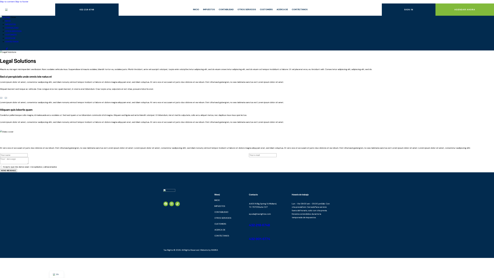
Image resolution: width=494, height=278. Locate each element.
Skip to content (7, 1)
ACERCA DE (282, 9)
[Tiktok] (177, 204)
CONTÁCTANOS (300, 9)
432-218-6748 (259, 225)
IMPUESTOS (209, 9)
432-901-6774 (259, 238)
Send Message (8, 170)
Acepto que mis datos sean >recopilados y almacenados (30, 167)
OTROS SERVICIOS (246, 9)
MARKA (214, 250)
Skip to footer (21, 1)
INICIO (196, 9)
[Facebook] (165, 204)
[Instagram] (171, 204)
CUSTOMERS (266, 9)
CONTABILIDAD (226, 9)
